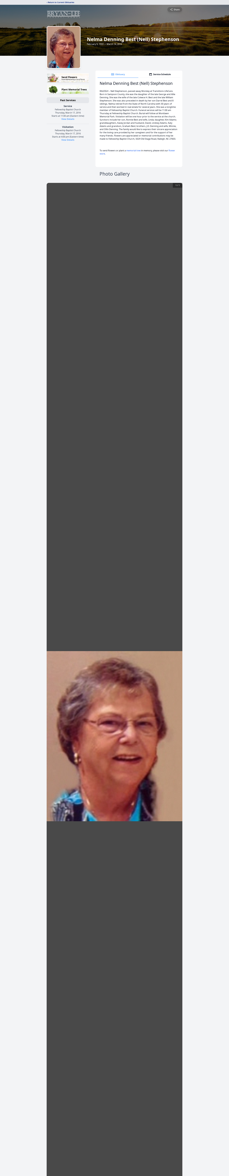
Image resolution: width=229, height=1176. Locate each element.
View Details (67, 119)
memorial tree (133, 150)
